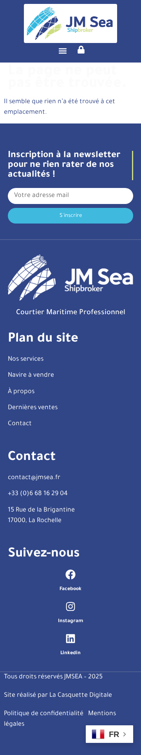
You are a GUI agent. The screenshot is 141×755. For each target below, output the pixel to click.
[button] (62, 50)
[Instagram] (70, 606)
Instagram (70, 621)
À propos (21, 391)
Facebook (70, 589)
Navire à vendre (31, 375)
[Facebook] (70, 574)
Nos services (25, 359)
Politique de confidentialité (43, 713)
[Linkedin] (70, 638)
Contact (20, 424)
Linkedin (70, 653)
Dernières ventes (33, 407)
